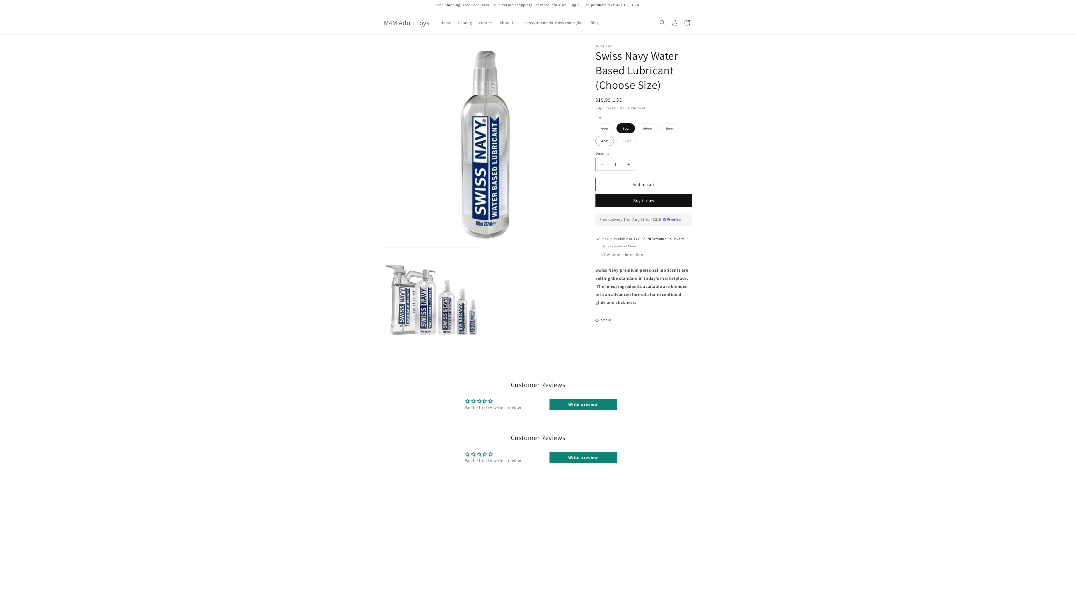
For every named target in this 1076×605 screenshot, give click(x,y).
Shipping (602, 108)
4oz (604, 140)
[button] (662, 23)
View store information (622, 254)
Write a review (583, 404)
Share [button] (606, 319)
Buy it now (644, 200)
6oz (607, 129)
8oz (625, 128)
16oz (650, 129)
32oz (629, 142)
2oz (672, 129)
